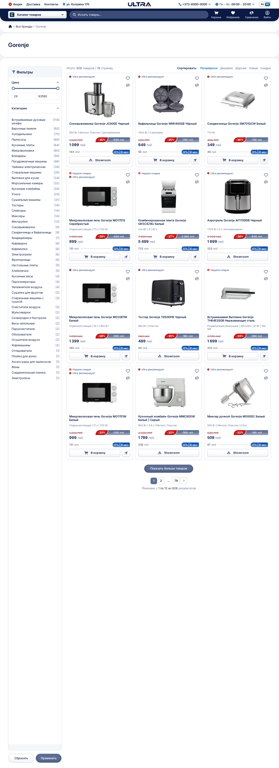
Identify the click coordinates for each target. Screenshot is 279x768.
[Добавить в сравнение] (127, 85)
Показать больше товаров (168, 468)
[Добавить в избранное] (127, 78)
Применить (49, 758)
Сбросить (21, 758)
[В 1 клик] (195, 160)
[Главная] (139, 4)
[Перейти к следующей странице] (184, 481)
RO (262, 4)
